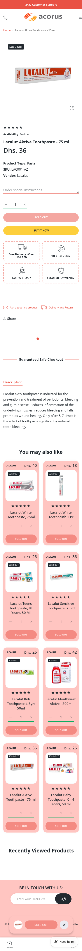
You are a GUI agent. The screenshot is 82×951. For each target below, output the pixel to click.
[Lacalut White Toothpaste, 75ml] (21, 485)
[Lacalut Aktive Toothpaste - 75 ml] (21, 768)
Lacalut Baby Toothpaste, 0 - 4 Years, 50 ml (61, 799)
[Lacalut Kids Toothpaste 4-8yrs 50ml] (21, 672)
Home (7, 30)
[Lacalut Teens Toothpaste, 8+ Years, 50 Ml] (21, 576)
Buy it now (41, 230)
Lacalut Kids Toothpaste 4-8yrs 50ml (21, 703)
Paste (31, 163)
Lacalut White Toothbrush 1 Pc (61, 514)
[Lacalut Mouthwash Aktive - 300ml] (61, 672)
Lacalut (22, 175)
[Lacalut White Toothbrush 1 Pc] (61, 485)
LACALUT (10, 465)
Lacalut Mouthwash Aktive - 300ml (61, 701)
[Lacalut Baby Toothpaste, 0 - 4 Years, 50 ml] (61, 768)
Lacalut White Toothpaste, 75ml (21, 514)
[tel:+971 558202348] (5, 17)
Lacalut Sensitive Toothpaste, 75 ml (61, 605)
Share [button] (11, 318)
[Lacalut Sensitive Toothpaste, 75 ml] (61, 576)
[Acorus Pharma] (43, 17)
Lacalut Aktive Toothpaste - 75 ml (21, 796)
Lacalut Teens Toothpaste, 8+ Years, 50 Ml (21, 608)
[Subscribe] (63, 898)
